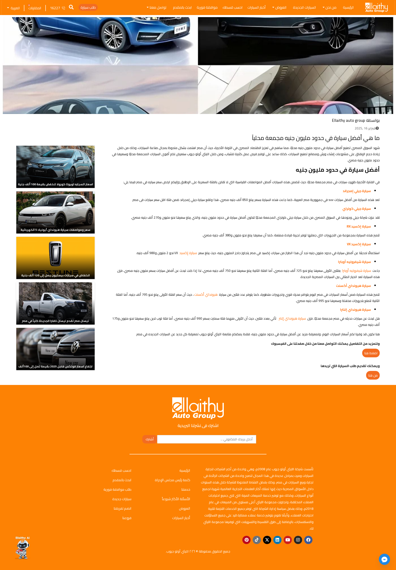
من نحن (330, 7)
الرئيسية (348, 7)
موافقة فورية (207, 7)
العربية (15, 8)
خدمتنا (185, 489)
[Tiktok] (257, 540)
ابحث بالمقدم (182, 7)
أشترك (150, 439)
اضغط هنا (371, 353)
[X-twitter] (267, 540)
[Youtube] (288, 540)
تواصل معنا (158, 7)
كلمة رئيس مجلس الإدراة (172, 480)
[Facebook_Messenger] (384, 559)
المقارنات (34, 8)
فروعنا (126, 518)
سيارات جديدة (121, 499)
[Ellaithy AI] (23, 547)
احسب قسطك (233, 7)
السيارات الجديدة (304, 7)
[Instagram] (298, 540)
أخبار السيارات (257, 7)
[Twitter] (130, 137)
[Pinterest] (246, 540)
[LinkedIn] (123, 137)
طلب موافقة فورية (117, 489)
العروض (280, 7)
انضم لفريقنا (122, 508)
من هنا (373, 375)
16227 (55, 8)
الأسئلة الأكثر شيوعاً (176, 499)
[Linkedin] (277, 540)
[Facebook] (138, 137)
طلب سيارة (88, 7)
